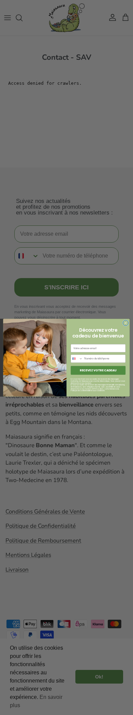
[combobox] (77, 358)
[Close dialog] (126, 323)
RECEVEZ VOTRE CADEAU (98, 370)
